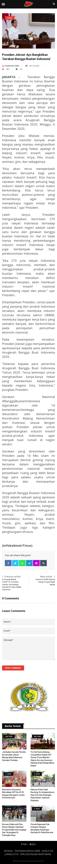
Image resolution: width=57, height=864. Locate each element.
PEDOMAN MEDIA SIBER (27, 850)
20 (21, 69)
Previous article (11, 583)
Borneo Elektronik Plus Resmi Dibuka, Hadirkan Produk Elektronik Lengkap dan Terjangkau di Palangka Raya (14, 829)
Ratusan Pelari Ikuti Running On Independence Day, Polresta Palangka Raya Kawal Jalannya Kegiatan (42, 795)
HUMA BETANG (10, 65)
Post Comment (13, 668)
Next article (45, 580)
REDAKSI (8, 850)
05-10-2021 (34, 65)
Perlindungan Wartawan (35, 854)
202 (7, 69)
